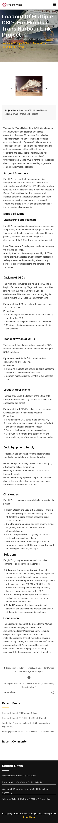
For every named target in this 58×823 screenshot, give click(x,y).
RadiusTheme (29, 817)
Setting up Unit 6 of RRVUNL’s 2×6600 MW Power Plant (28, 731)
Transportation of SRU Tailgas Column (19, 713)
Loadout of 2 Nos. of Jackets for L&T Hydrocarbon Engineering (26, 725)
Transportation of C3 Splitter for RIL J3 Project (24, 718)
